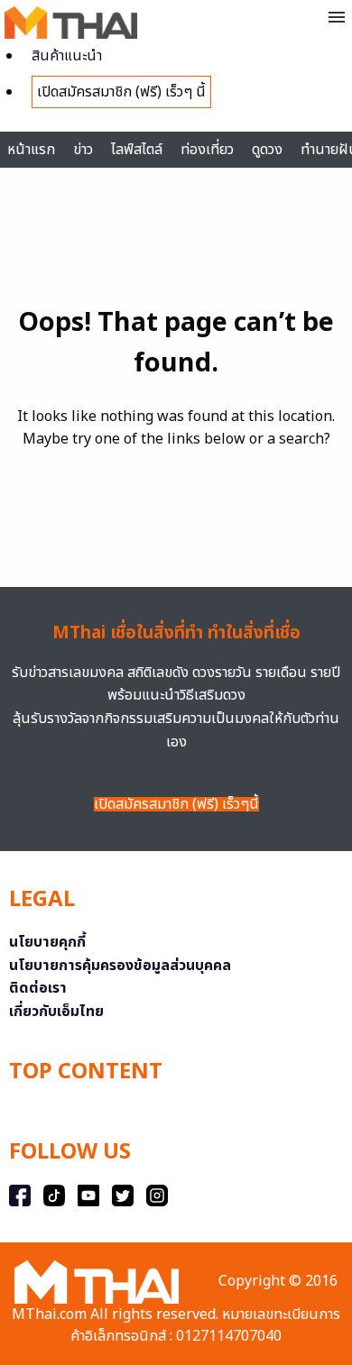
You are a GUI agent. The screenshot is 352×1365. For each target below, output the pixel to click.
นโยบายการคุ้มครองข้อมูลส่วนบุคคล (120, 965)
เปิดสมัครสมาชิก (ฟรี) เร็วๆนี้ (176, 804)
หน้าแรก (31, 149)
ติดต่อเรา (38, 988)
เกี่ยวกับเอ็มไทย (56, 1011)
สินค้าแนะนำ (67, 56)
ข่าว (83, 149)
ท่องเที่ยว (207, 149)
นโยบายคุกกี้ (47, 942)
